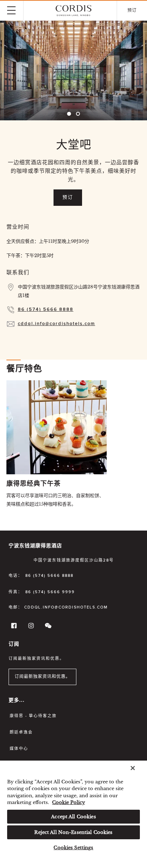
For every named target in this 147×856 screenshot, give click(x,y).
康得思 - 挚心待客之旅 (33, 716)
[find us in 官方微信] (47, 627)
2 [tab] (78, 114)
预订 (67, 197)
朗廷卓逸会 (21, 732)
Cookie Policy (68, 802)
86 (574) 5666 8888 (46, 309)
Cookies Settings (73, 848)
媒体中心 (19, 749)
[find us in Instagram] (30, 627)
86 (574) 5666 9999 (50, 592)
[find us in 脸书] (13, 627)
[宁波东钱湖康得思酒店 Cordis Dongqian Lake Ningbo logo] (73, 11)
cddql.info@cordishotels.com (56, 324)
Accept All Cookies (73, 817)
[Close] (133, 768)
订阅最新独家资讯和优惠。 (42, 677)
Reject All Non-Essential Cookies (73, 832)
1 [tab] (69, 114)
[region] (73, 808)
